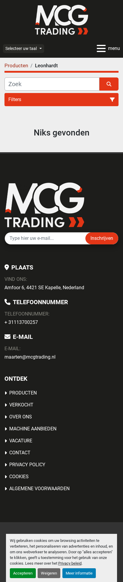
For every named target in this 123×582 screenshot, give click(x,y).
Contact (19, 452)
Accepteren (23, 573)
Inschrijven (101, 238)
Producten (23, 393)
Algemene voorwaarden (39, 488)
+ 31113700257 (21, 322)
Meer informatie (79, 573)
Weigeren (49, 573)
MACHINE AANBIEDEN (32, 429)
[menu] (101, 48)
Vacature (20, 441)
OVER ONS (20, 417)
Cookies (19, 476)
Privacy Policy (27, 464)
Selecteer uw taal (21, 48)
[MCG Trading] (44, 204)
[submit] (109, 84)
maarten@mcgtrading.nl (30, 357)
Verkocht (21, 405)
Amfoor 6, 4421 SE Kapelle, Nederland (44, 287)
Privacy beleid (70, 563)
